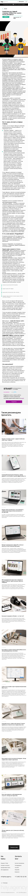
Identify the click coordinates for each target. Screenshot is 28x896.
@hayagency (21, 1)
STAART (8, 890)
